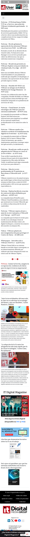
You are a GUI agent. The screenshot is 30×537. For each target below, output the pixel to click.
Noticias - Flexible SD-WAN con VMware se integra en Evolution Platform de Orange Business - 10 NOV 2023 (13, 89)
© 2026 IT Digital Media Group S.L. (15, 492)
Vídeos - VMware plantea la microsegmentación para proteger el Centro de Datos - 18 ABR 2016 (14, 233)
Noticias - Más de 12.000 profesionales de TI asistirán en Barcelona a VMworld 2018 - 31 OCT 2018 (14, 172)
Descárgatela (25, 9)
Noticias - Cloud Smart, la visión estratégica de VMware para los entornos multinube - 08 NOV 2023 (14, 110)
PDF (18, 422)
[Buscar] (4, 2)
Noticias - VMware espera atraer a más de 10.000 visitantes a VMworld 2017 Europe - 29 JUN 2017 (14, 213)
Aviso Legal (6, 495)
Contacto (7, 502)
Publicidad (22, 502)
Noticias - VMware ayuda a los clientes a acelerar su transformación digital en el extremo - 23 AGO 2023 (15, 131)
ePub (23, 422)
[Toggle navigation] (3, 13)
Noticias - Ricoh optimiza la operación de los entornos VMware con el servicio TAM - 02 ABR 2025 (14, 46)
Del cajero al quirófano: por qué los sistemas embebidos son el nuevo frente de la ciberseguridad (14, 465)
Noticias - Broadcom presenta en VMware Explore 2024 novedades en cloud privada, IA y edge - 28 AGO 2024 (14, 67)
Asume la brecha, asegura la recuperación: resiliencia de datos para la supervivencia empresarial (15, 266)
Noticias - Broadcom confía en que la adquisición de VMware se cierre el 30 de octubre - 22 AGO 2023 (14, 151)
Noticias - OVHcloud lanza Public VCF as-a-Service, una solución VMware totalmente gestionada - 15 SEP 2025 (14, 25)
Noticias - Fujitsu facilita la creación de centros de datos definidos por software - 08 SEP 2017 (14, 193)
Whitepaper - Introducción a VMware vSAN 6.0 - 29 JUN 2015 (12, 242)
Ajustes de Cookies (7, 498)
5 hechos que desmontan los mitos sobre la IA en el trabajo (14, 440)
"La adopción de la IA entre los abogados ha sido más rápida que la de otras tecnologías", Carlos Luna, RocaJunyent (14, 347)
